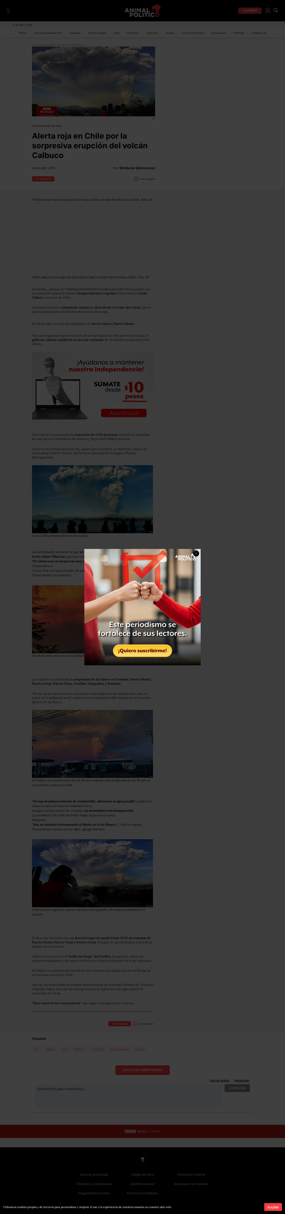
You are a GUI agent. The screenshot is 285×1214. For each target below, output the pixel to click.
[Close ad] (196, 553)
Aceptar (273, 1207)
